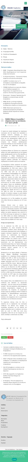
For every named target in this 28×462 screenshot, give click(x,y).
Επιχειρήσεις (6, 20)
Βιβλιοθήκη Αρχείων (8, 62)
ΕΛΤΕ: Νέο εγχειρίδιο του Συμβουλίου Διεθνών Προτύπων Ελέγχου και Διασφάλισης (13, 375)
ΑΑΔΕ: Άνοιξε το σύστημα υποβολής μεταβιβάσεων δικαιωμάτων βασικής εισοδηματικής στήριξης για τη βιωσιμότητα (14, 103)
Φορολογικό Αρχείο (8, 59)
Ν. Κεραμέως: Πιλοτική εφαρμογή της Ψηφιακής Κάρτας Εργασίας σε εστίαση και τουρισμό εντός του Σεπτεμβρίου (14, 382)
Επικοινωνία (4, 410)
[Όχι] (26, 456)
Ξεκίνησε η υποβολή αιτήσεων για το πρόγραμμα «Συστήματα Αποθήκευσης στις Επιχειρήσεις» (14, 348)
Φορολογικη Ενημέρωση (19, 29)
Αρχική (3, 408)
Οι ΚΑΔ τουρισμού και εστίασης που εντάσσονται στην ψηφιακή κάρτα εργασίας (14, 354)
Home (3, 18)
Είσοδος (3, 440)
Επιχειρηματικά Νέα (19, 18)
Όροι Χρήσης (19, 449)
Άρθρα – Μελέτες (8, 49)
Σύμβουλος (9, 18)
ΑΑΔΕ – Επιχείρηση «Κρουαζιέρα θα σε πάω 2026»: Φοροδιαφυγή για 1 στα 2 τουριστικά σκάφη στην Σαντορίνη (14, 72)
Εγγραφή (3, 443)
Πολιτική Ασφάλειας (10, 449)
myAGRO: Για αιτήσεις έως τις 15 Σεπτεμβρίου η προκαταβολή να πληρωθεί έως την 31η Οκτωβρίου (14, 82)
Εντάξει (14, 459)
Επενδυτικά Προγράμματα (10, 54)
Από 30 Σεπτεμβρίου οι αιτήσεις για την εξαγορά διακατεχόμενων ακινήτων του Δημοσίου (13, 369)
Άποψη (5, 57)
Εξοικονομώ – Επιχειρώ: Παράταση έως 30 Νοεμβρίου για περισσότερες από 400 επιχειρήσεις (14, 97)
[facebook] (10, 328)
